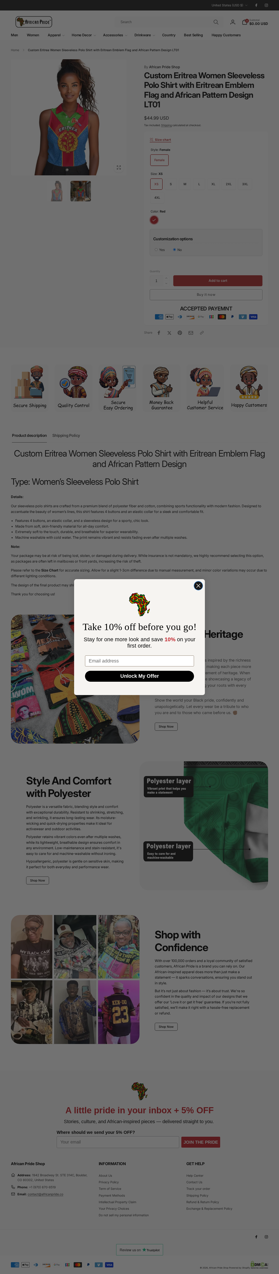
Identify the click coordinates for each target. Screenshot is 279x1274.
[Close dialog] (198, 585)
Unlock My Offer (139, 676)
